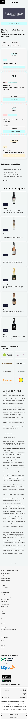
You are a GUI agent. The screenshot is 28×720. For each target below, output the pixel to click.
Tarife (2, 611)
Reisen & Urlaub (4, 606)
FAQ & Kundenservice (5, 647)
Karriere (2, 643)
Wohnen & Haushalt (5, 616)
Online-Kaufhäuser (5, 601)
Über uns (3, 645)
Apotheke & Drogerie (5, 573)
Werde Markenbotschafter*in (7, 650)
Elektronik (3, 585)
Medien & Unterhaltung (6, 597)
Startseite (9, 563)
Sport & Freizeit (4, 608)
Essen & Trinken (4, 587)
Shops (13, 563)
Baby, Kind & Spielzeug (5, 578)
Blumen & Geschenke (5, 580)
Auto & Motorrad (4, 575)
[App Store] (6, 677)
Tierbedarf (3, 613)
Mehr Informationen (21, 711)
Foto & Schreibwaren (5, 592)
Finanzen (3, 590)
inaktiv (21, 693)
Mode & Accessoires (5, 599)
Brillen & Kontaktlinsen (5, 583)
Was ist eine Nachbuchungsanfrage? (8, 629)
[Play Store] (6, 681)
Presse (2, 640)
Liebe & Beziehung (5, 594)
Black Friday (3, 627)
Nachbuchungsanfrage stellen (7, 631)
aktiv (22, 690)
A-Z (2, 618)
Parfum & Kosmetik (5, 604)
